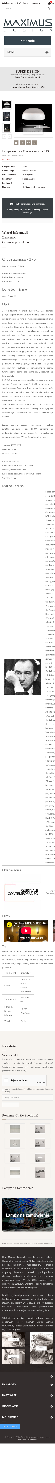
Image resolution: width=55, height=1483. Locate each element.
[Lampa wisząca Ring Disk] (15, 1129)
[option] (7, 104)
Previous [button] (4, 136)
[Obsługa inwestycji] (41, 1348)
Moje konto (10, 1417)
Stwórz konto (22, 3)
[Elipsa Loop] (40, 1129)
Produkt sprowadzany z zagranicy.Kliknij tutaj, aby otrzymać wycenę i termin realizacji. (27, 208)
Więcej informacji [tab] (15, 232)
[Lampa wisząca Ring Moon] (15, 1143)
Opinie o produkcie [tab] (15, 242)
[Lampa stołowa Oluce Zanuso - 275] (6, 104)
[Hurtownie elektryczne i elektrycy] (13, 1356)
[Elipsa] (40, 1143)
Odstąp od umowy (10, 1426)
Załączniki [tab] (9, 237)
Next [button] (10, 136)
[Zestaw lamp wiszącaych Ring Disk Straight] (15, 1172)
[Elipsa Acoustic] (40, 1172)
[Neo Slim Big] (40, 1158)
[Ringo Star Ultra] (15, 1158)
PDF (28, 143)
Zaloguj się (8, 3)
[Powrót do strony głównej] (17, 84)
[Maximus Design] (27, 25)
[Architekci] (13, 1339)
